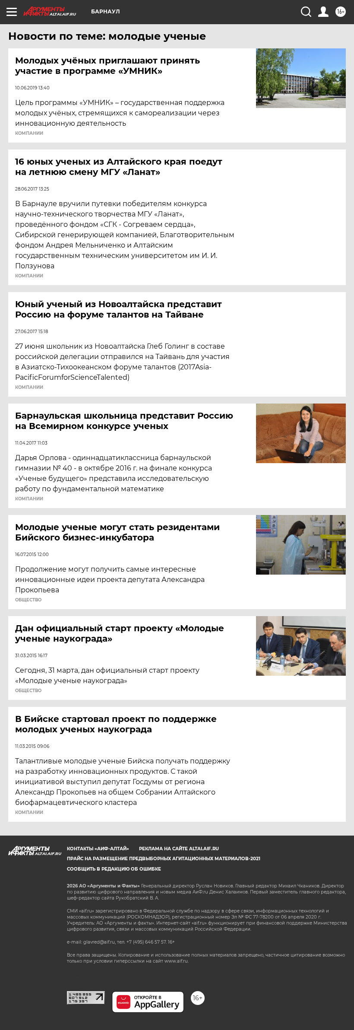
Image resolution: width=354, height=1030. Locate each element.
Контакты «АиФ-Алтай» (98, 849)
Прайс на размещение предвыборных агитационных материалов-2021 (163, 859)
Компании (29, 133)
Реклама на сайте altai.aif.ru (179, 849)
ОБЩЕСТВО (28, 600)
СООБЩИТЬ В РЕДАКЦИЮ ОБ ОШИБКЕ (114, 869)
